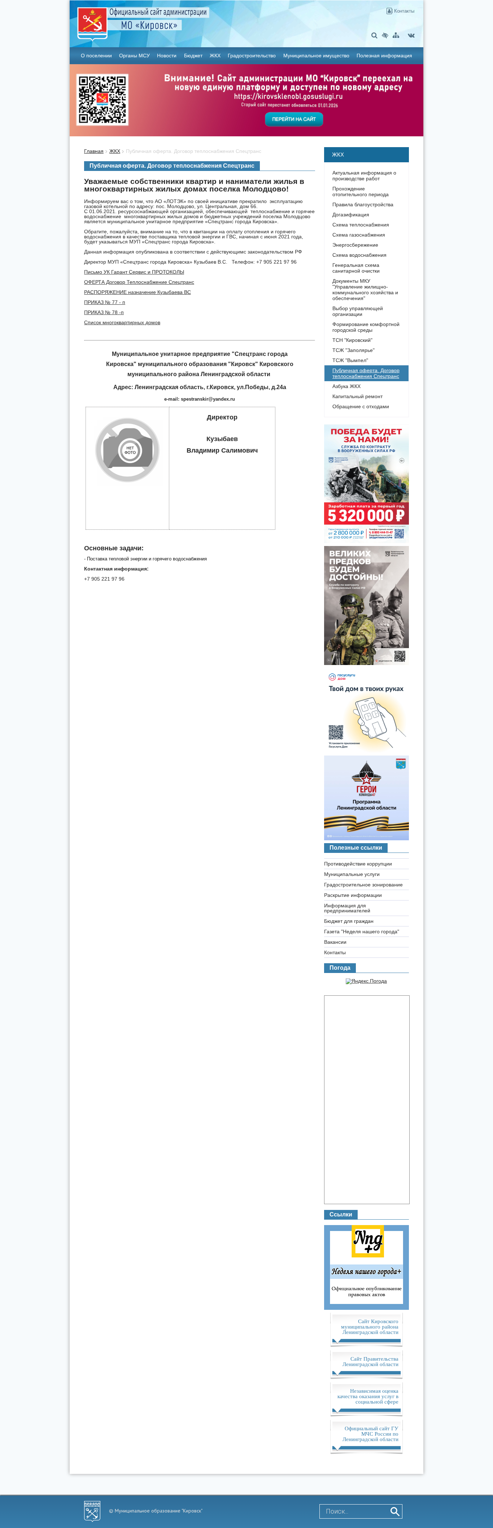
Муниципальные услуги (352, 874)
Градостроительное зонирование (363, 885)
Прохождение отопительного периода (360, 191)
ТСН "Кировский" (352, 340)
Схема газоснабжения (358, 235)
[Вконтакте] (411, 35)
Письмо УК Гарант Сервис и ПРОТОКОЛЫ (134, 272)
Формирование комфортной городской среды (366, 327)
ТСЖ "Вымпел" (350, 360)
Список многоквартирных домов (122, 322)
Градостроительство (252, 55)
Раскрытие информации (353, 895)
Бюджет (193, 55)
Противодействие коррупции (358, 864)
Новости (166, 55)
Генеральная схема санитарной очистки (356, 268)
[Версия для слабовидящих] (385, 35)
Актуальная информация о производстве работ (364, 175)
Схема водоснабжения (359, 255)
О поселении (96, 55)
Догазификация (350, 214)
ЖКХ (215, 55)
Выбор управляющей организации (357, 311)
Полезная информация (384, 55)
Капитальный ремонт (357, 396)
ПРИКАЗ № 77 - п (104, 302)
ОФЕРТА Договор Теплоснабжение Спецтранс (139, 282)
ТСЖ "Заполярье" (353, 350)
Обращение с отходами (360, 406)
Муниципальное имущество (316, 55)
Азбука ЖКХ (346, 386)
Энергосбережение (355, 245)
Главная (94, 151)
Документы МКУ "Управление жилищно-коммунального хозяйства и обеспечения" (365, 289)
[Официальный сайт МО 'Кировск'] (188, 19)
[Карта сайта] (396, 35)
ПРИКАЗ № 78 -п (104, 312)
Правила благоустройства (362, 204)
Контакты (403, 11)
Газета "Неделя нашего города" (361, 931)
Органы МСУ (134, 55)
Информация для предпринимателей (347, 908)
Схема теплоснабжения (360, 225)
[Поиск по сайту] (374, 35)
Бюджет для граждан (349, 921)
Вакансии (335, 942)
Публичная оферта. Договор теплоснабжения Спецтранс (193, 151)
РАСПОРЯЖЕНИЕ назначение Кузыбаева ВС (137, 292)
